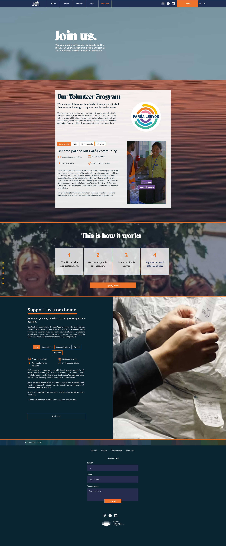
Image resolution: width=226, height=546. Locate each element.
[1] (105, 516)
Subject (90, 474)
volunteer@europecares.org (39, 387)
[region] (69, 261)
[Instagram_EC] (163, 3)
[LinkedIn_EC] (173, 3)
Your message (92, 486)
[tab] (64, 144)
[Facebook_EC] (168, 3)
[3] (116, 516)
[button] (163, 201)
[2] (110, 516)
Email (89, 463)
